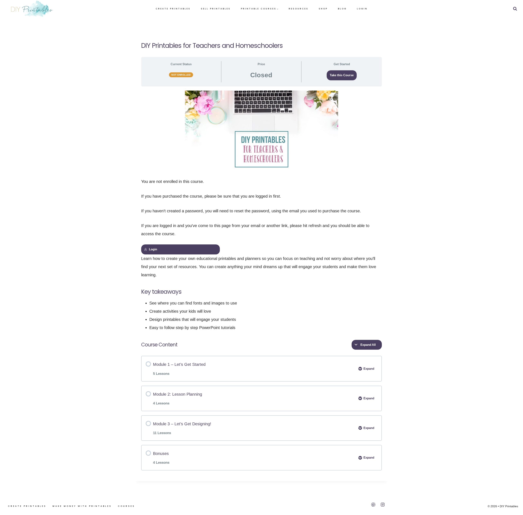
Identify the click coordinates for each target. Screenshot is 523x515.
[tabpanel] (261, 211)
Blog (342, 8)
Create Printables (173, 8)
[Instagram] (383, 504)
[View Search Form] (515, 9)
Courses (126, 506)
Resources (298, 8)
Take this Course (342, 75)
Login (362, 8)
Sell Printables (216, 8)
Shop (323, 8)
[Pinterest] (373, 504)
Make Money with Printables (82, 506)
